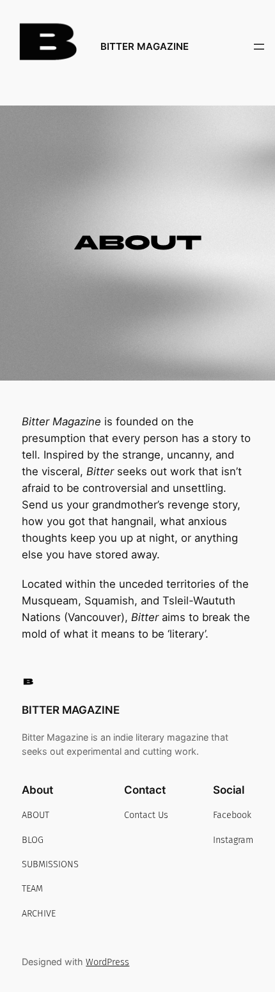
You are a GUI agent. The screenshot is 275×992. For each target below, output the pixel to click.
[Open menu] (259, 46)
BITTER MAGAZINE (144, 46)
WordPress (107, 962)
